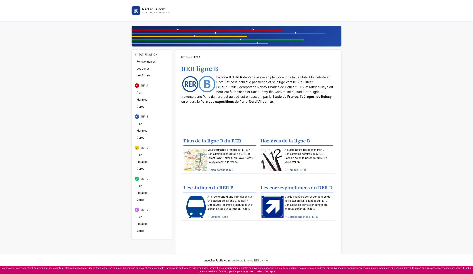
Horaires (142, 99)
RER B (142, 116)
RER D (142, 178)
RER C (142, 147)
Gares (140, 106)
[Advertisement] (260, 10)
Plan (139, 92)
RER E (142, 209)
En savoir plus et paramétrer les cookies (241, 271)
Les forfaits (143, 75)
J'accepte (269, 271)
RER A (142, 85)
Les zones (143, 68)
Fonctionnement (146, 61)
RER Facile (186, 57)
